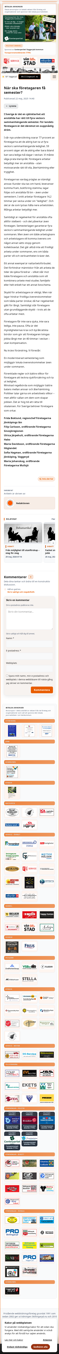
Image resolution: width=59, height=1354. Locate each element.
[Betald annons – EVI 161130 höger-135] (29, 1073)
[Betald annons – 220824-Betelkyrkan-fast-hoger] (47, 1011)
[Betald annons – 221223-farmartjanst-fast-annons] (12, 843)
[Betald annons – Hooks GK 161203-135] (12, 1176)
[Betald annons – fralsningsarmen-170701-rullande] (12, 1023)
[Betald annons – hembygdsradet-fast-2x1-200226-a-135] (29, 1220)
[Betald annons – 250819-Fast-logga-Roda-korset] (12, 927)
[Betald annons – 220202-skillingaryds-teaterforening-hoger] (12, 1271)
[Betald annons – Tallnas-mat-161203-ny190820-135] (29, 812)
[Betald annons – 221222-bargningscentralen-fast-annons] (12, 1054)
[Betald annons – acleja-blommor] (47, 927)
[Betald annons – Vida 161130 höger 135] (12, 1098)
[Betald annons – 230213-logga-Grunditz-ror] (29, 843)
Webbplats (11, 663)
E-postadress (13, 650)
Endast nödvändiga (17, 1346)
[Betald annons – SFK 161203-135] (47, 1176)
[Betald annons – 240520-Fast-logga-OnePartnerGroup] (12, 967)
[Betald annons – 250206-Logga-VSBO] (29, 967)
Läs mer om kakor (14, 1339)
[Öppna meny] (54, 76)
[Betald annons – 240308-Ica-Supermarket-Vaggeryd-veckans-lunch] (29, 825)
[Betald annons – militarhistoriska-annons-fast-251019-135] (29, 1245)
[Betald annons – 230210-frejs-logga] (29, 946)
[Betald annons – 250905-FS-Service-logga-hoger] (11, 61)
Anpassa (47, 1339)
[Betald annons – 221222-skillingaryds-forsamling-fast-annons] (47, 998)
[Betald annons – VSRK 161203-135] (12, 1163)
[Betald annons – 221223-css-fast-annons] (29, 896)
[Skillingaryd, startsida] (29, 77)
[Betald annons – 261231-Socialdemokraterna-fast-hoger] (30, 1120)
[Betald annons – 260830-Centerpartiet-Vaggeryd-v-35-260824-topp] (29, 28)
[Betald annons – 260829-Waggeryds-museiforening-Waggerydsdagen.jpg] (12, 730)
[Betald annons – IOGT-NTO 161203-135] (47, 1220)
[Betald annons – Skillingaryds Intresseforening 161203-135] (29, 1232)
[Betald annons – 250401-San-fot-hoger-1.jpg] (12, 881)
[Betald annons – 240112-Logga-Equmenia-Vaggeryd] (12, 1011)
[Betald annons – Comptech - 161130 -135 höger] (12, 1073)
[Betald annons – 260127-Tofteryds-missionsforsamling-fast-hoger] (12, 998)
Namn (10, 638)
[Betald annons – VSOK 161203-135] (29, 1163)
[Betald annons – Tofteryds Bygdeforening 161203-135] (12, 1245)
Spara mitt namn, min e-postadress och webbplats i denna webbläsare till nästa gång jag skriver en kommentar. (29, 679)
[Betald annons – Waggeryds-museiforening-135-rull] (47, 1258)
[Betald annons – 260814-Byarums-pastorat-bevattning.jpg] (12, 792)
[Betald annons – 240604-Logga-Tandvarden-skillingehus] (47, 869)
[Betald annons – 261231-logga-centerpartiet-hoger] (12, 1140)
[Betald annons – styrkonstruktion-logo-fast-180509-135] (12, 1086)
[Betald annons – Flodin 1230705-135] (47, 967)
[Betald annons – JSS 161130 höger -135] (47, 1073)
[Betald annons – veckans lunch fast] (12, 825)
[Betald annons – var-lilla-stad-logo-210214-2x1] (29, 61)
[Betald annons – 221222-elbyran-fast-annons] (47, 61)
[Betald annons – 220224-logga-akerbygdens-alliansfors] (29, 1011)
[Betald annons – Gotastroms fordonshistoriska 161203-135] (12, 1220)
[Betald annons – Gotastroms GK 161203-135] (47, 1163)
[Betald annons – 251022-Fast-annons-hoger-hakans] (12, 869)
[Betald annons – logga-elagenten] (29, 915)
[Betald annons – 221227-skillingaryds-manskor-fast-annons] (47, 1232)
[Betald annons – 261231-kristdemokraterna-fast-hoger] (47, 1120)
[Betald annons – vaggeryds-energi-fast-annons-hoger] (12, 1291)
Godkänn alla (40, 1346)
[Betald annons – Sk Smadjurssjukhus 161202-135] (12, 856)
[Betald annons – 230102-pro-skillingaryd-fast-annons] (12, 1232)
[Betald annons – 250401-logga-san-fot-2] (29, 882)
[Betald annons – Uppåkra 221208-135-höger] (29, 1086)
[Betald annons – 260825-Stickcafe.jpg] (29, 730)
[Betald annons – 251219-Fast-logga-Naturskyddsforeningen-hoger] (47, 1245)
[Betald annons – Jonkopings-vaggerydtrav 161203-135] (29, 1176)
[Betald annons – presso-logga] (47, 1098)
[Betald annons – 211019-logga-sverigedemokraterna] (30, 1138)
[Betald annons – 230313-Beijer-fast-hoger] (12, 915)
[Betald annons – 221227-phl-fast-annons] (47, 843)
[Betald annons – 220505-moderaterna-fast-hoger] (12, 1120)
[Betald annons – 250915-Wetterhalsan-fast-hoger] (47, 856)
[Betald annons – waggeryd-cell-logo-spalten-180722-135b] (47, 1086)
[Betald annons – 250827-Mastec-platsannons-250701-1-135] (12, 751)
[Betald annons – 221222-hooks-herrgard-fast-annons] (12, 812)
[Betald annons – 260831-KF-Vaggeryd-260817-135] (12, 772)
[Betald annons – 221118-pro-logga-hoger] (29, 1258)
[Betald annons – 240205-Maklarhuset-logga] (12, 979)
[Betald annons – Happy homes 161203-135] (47, 915)
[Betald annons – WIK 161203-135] (12, 1201)
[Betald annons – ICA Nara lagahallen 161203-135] (47, 812)
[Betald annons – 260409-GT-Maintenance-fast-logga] (29, 856)
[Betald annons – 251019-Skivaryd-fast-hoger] (12, 1258)
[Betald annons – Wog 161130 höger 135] (29, 1098)
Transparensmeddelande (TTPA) (18, 52)
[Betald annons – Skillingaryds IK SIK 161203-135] (12, 1188)
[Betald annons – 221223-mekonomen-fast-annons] (47, 1054)
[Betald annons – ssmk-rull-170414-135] (29, 1188)
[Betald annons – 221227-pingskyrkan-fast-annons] (29, 1023)
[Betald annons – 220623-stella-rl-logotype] (29, 979)
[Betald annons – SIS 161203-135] (47, 1188)
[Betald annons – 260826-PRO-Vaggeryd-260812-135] (47, 730)
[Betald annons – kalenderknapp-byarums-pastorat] (29, 998)
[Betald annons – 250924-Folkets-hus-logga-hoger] (12, 947)
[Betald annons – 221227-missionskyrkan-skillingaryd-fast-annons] (47, 1023)
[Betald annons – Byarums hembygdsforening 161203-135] (29, 1270)
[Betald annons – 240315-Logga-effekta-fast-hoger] (47, 881)
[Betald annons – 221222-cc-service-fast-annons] (29, 1054)
